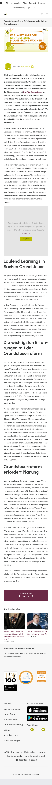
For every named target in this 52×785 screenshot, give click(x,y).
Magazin (41, 3)
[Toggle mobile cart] (42, 14)
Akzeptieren (26, 239)
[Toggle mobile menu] (47, 14)
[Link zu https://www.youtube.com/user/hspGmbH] (43, 729)
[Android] (37, 716)
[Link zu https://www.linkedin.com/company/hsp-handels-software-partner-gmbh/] (32, 729)
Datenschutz (26, 233)
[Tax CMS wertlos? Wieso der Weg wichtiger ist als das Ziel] (37, 621)
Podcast (32, 3)
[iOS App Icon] (37, 707)
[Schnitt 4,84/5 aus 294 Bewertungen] (41, 672)
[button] (5, 628)
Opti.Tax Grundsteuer (32, 92)
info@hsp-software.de (33, 8)
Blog (25, 3)
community (16, 3)
